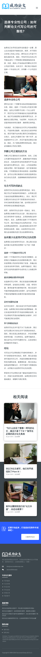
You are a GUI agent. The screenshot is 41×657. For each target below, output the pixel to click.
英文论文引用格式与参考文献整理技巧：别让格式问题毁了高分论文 (20, 614)
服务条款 (6, 629)
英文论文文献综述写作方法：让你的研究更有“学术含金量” (19, 618)
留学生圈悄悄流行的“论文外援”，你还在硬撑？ (19, 508)
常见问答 (7, 587)
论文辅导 (17, 436)
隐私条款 (6, 632)
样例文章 (7, 593)
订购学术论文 (30, 537)
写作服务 (7, 581)
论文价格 (7, 584)
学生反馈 (7, 590)
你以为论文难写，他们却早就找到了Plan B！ (19, 470)
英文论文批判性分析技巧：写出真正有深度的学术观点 (18, 608)
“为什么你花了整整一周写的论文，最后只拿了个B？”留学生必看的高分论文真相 (20, 431)
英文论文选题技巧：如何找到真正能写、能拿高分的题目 (18, 611)
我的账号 (7, 596)
